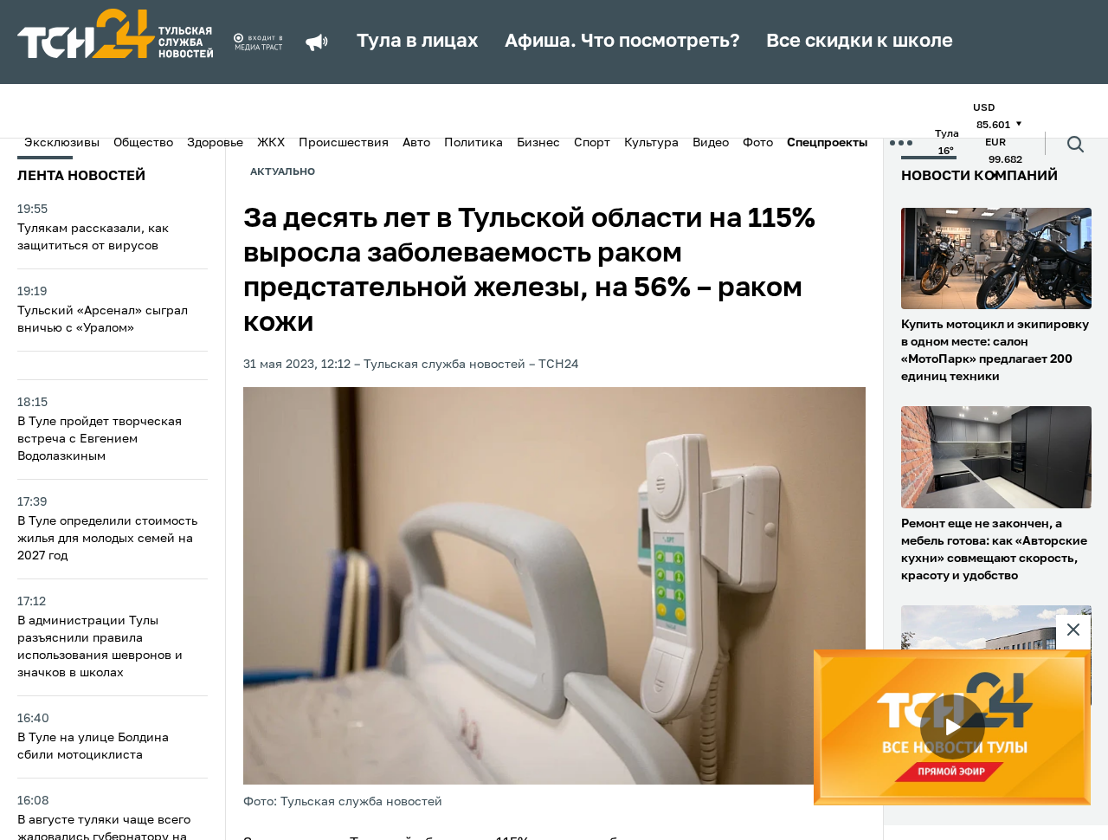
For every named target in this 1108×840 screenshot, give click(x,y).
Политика (473, 143)
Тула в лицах (418, 41)
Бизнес (538, 143)
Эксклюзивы (62, 143)
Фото (758, 143)
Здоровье (215, 143)
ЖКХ (271, 143)
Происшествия (344, 143)
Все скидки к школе (859, 41)
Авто (416, 143)
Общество (143, 143)
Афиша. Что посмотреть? (622, 41)
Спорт (592, 143)
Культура (651, 143)
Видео (710, 143)
